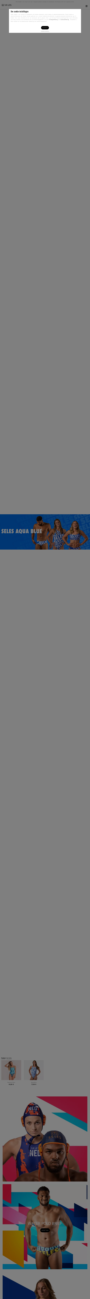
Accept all (45, 27)
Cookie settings (45, 31)
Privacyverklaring (53, 19)
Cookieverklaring (65, 19)
